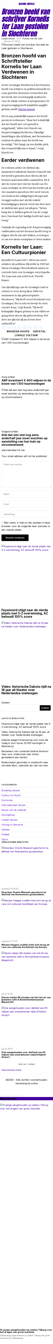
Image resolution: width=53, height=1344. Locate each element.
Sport (4, 839)
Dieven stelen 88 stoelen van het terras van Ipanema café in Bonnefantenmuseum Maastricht (26, 999)
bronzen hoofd (18, 331)
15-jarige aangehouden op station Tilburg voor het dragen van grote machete (26, 1331)
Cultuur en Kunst (10, 795)
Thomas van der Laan (32, 38)
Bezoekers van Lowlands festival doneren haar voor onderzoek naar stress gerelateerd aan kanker (24, 754)
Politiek (5, 834)
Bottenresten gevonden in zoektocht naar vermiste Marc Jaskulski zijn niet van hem (24, 764)
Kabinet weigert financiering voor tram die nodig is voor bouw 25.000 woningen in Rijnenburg (24, 743)
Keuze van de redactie (13, 809)
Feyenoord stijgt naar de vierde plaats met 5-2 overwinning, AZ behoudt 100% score (24, 613)
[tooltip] (3, 327)
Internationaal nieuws (13, 805)
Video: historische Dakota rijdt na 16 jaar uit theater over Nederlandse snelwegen (26, 690)
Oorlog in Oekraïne (12, 824)
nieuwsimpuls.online (11, 1070)
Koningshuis (8, 814)
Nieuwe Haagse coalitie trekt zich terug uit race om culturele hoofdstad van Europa (25, 946)
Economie (7, 800)
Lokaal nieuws (8, 38)
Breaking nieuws (10, 790)
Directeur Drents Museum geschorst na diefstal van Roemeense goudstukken (23, 893)
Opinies (5, 829)
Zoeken (5, 702)
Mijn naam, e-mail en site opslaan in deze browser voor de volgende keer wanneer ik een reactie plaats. (25, 526)
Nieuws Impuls (26, 109)
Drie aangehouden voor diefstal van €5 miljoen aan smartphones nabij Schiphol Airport (23, 1054)
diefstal (39, 331)
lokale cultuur (26, 335)
